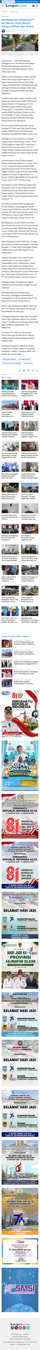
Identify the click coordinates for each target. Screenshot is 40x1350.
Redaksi (26, 1334)
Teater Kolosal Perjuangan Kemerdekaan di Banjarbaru (7, 414)
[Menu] (3, 6)
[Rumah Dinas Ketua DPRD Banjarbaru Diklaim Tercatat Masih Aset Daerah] (30, 467)
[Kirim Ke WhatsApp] (36, 370)
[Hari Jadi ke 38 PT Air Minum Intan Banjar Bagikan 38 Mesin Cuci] (10, 611)
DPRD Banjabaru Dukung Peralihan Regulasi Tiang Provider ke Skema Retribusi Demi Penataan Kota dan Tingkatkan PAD (29, 435)
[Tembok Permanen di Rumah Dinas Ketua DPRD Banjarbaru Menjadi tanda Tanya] (10, 487)
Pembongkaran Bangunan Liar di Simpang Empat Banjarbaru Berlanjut (28, 600)
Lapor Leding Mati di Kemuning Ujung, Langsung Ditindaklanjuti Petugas (10, 579)
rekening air (28, 363)
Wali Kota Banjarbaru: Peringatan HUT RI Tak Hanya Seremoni (29, 394)
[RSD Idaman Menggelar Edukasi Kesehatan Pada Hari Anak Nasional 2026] (10, 467)
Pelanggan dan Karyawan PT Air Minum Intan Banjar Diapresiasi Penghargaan (29, 620)
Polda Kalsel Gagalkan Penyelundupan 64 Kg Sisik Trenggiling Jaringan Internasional (26, 683)
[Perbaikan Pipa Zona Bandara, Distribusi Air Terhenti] (10, 508)
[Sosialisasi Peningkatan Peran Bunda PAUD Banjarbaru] (10, 529)
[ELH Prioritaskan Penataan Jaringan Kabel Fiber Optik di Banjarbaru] (30, 487)
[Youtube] (24, 1328)
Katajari (8, 30)
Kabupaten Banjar (9, 359)
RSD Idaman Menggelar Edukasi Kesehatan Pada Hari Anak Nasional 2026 (10, 476)
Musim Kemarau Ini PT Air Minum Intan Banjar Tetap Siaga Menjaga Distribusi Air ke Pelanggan (10, 558)
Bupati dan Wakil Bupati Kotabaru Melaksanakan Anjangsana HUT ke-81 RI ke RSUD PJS (26, 663)
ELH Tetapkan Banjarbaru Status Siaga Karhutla (27, 538)
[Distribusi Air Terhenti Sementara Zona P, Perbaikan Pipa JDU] (30, 508)
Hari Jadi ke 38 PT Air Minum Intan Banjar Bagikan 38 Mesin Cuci (9, 620)
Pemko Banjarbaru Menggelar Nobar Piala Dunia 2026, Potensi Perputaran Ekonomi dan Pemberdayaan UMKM (10, 600)
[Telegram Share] (32, 370)
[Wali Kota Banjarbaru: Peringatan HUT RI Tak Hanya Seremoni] (30, 385)
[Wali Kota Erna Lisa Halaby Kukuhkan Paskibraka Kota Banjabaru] (30, 405)
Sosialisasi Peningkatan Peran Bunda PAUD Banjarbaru (10, 538)
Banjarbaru (5, 16)
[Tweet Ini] (24, 370)
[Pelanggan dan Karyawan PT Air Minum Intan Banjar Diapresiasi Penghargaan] (30, 611)
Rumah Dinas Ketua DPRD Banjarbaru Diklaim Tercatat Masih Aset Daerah (29, 476)
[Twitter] (16, 1328)
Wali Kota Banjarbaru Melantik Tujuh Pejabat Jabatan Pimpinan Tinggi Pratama (10, 435)
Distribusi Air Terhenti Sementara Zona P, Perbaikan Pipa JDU (28, 517)
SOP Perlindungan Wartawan (20, 1339)
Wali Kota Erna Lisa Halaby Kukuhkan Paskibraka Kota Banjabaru (28, 414)
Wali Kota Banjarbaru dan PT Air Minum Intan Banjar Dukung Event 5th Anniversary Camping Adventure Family (29, 558)
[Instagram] (20, 1328)
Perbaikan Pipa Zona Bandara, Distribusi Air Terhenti (9, 517)
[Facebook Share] (19, 370)
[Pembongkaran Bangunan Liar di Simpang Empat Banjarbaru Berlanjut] (30, 591)
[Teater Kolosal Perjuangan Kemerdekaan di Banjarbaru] (10, 405)
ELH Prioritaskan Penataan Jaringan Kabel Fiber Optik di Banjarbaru (28, 497)
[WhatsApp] (28, 1328)
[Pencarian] (37, 6)
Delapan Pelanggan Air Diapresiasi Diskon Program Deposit (29, 579)
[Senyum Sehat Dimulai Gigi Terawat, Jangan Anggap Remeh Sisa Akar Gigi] (10, 446)
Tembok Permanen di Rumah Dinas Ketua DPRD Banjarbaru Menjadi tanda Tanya (9, 497)
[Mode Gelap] (33, 6)
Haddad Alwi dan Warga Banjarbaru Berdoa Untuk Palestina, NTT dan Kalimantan (10, 394)
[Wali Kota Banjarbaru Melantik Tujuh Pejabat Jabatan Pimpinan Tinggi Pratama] (10, 426)
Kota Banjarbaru (25, 359)
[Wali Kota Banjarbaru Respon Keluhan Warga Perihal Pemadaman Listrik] (30, 446)
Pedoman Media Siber (20, 1337)
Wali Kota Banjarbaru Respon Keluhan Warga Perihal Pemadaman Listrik (29, 455)
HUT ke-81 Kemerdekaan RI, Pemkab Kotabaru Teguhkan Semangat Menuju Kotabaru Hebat (24, 643)
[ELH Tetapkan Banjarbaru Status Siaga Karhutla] (30, 529)
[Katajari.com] (16, 6)
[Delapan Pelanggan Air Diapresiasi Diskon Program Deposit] (30, 570)
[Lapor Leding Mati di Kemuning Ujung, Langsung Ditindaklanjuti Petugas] (10, 570)
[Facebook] (12, 1328)
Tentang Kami (16, 1334)
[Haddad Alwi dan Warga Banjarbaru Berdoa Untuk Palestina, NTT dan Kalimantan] (10, 385)
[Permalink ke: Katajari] (3, 31)
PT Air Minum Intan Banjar (19, 30)
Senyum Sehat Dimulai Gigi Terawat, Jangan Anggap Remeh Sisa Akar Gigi (9, 455)
